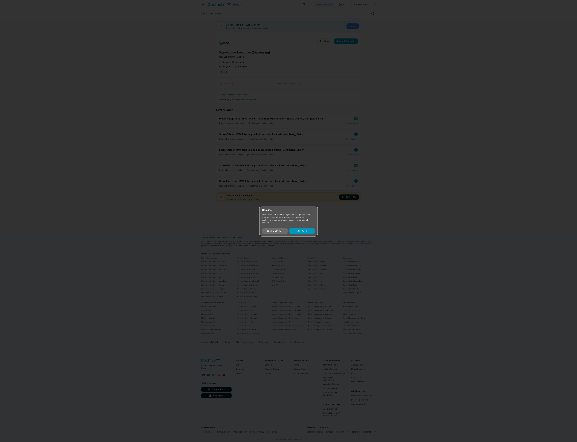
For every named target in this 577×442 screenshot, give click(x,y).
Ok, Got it (302, 231)
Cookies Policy (275, 231)
